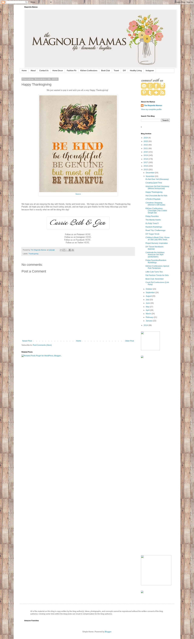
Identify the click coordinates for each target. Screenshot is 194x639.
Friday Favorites (152, 216)
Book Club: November (155, 279)
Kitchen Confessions (88, 71)
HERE (88, 234)
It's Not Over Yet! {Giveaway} (157, 179)
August (149, 296)
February (150, 317)
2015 (146, 170)
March (148, 314)
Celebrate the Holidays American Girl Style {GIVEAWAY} (155, 254)
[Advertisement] (153, 408)
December (150, 173)
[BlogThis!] (64, 250)
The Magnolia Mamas (153, 105)
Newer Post (27, 341)
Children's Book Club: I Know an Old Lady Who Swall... (157, 238)
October (149, 289)
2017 (146, 162)
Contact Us (43, 71)
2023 (146, 141)
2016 (146, 166)
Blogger (108, 632)
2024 (146, 138)
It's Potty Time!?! (152, 223)
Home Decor (57, 71)
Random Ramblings (154, 227)
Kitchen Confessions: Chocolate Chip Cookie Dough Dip (156, 210)
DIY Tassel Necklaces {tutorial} (154, 248)
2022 (146, 145)
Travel (116, 71)
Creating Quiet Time (154, 183)
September (150, 292)
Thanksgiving (33, 254)
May (148, 307)
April (148, 310)
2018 (146, 159)
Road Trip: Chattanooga (155, 230)
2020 (146, 152)
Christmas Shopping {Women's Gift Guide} (155, 204)
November (150, 176)
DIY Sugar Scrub (152, 234)
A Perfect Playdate (153, 199)
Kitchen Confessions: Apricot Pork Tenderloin (157, 267)
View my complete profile (151, 109)
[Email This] (61, 250)
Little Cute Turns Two (154, 272)
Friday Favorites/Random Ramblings (156, 261)
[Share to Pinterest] (72, 250)
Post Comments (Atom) (42, 345)
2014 (146, 325)
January (149, 321)
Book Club (105, 71)
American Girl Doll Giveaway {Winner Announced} (157, 187)
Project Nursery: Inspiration (157, 243)
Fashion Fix (71, 71)
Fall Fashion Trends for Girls (157, 275)
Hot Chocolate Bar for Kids (156, 196)
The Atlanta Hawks (153, 220)
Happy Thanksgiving (154, 192)
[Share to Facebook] (69, 250)
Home (24, 71)
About (33, 71)
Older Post (129, 341)
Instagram (150, 71)
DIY (124, 71)
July (148, 300)
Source (78, 194)
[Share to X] (67, 250)
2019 (146, 155)
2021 (146, 148)
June (148, 303)
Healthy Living (136, 71)
